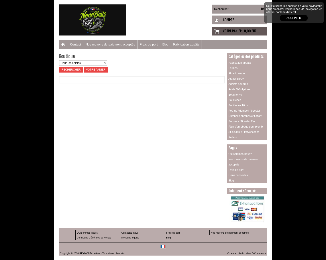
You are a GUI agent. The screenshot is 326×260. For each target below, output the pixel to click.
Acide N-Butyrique (239, 89)
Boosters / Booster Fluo (242, 121)
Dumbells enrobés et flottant (245, 116)
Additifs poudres (238, 84)
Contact (75, 44)
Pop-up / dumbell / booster (244, 110)
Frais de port (149, 44)
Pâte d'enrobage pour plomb (245, 126)
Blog (165, 44)
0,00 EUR (250, 31)
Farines (233, 68)
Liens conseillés (238, 175)
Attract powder (237, 73)
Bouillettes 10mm (238, 105)
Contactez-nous (130, 232)
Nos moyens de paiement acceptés (110, 44)
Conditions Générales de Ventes (94, 237)
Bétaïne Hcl (235, 94)
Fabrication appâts (186, 44)
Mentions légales (130, 237)
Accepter (294, 18)
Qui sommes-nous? (240, 154)
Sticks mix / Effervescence (243, 132)
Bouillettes (234, 100)
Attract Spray (236, 78)
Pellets (232, 137)
